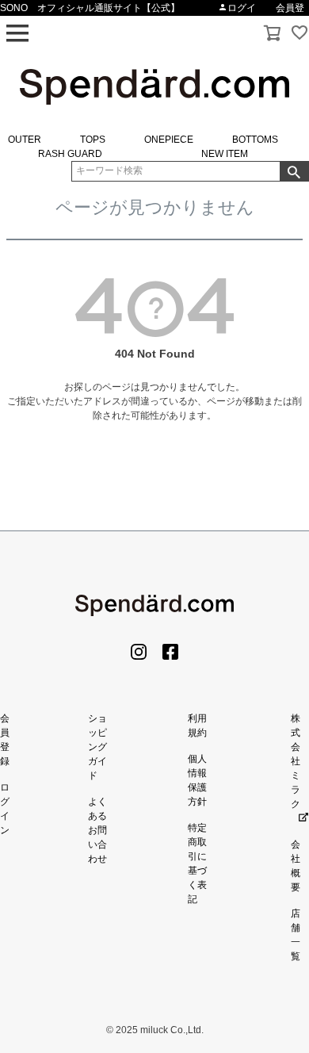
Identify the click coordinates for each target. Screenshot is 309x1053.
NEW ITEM (224, 153)
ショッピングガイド (97, 747)
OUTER (24, 139)
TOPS (92, 139)
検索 (294, 171)
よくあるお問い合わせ (97, 830)
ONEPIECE (168, 139)
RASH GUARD (70, 153)
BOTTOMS (255, 139)
